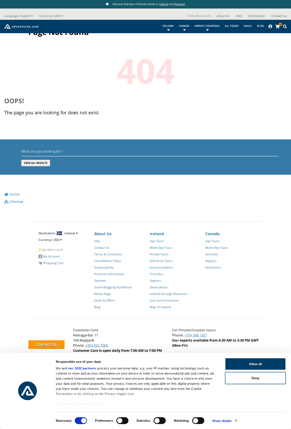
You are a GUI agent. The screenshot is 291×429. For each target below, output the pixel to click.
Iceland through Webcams (168, 294)
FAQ (239, 16)
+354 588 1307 (195, 335)
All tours (232, 26)
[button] (51, 16)
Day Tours (157, 241)
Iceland (163, 4)
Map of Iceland (160, 307)
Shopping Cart (52, 263)
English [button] (17, 16)
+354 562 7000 (96, 345)
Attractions (213, 267)
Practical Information (109, 274)
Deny (255, 378)
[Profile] (270, 26)
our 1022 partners (82, 368)
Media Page (102, 294)
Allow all (255, 364)
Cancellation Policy (107, 261)
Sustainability (104, 267)
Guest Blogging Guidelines (113, 287)
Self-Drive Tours (161, 261)
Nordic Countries (207, 26)
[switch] (122, 420)
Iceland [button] (57, 233)
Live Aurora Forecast (164, 300)
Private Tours (159, 254)
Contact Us (279, 16)
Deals (248, 26)
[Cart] (277, 26)
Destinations (159, 287)
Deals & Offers (104, 300)
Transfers (156, 274)
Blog (260, 26)
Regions (155, 281)
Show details (222, 420)
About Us (223, 16)
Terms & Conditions (108, 254)
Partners (100, 281)
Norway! (179, 4)
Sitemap (16, 201)
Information (256, 16)
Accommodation (161, 267)
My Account (51, 256)
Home (14, 194)
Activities (211, 254)
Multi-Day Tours (161, 248)
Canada (184, 26)
